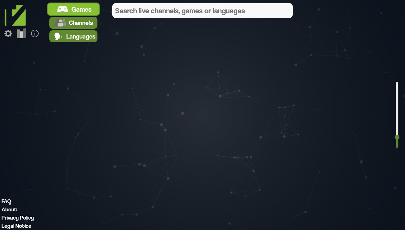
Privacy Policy (18, 217)
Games (82, 9)
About (9, 209)
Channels (81, 23)
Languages (80, 36)
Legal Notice (16, 225)
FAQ (6, 201)
